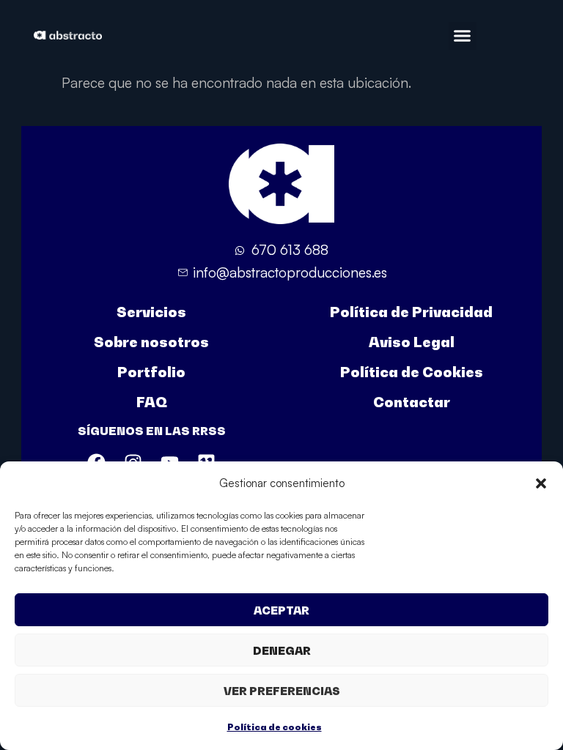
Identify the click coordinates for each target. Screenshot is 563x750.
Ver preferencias (282, 690)
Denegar (282, 650)
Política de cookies (274, 726)
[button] (541, 483)
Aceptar (281, 610)
